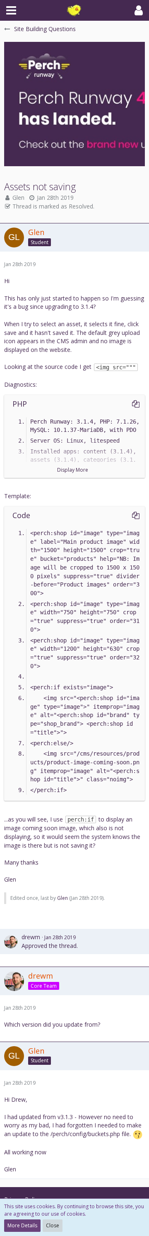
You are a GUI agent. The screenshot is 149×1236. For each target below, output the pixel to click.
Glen (18, 197)
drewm (31, 937)
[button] (11, 10)
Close (52, 1225)
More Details (22, 1225)
